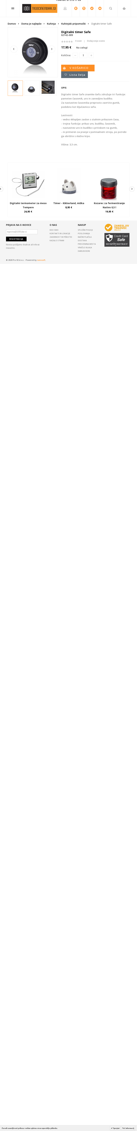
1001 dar (39, 8)
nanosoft (41, 260)
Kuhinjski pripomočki (73, 23)
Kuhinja (51, 23)
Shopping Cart (124, 28)
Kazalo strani (57, 240)
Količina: (66, 55)
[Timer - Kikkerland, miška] (69, 169)
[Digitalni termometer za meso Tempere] (28, 169)
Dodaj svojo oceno (96, 40)
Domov (12, 23)
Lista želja (77, 74)
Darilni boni (84, 251)
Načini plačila (85, 237)
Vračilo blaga (85, 247)
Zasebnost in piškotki (61, 237)
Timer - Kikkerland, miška (68, 203)
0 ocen (78, 40)
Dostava (82, 240)
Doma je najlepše (31, 23)
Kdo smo (54, 230)
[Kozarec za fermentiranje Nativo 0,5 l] (109, 169)
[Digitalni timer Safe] (14, 87)
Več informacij (128, 1128)
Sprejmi (116, 1128)
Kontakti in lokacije (60, 233)
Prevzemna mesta (87, 244)
